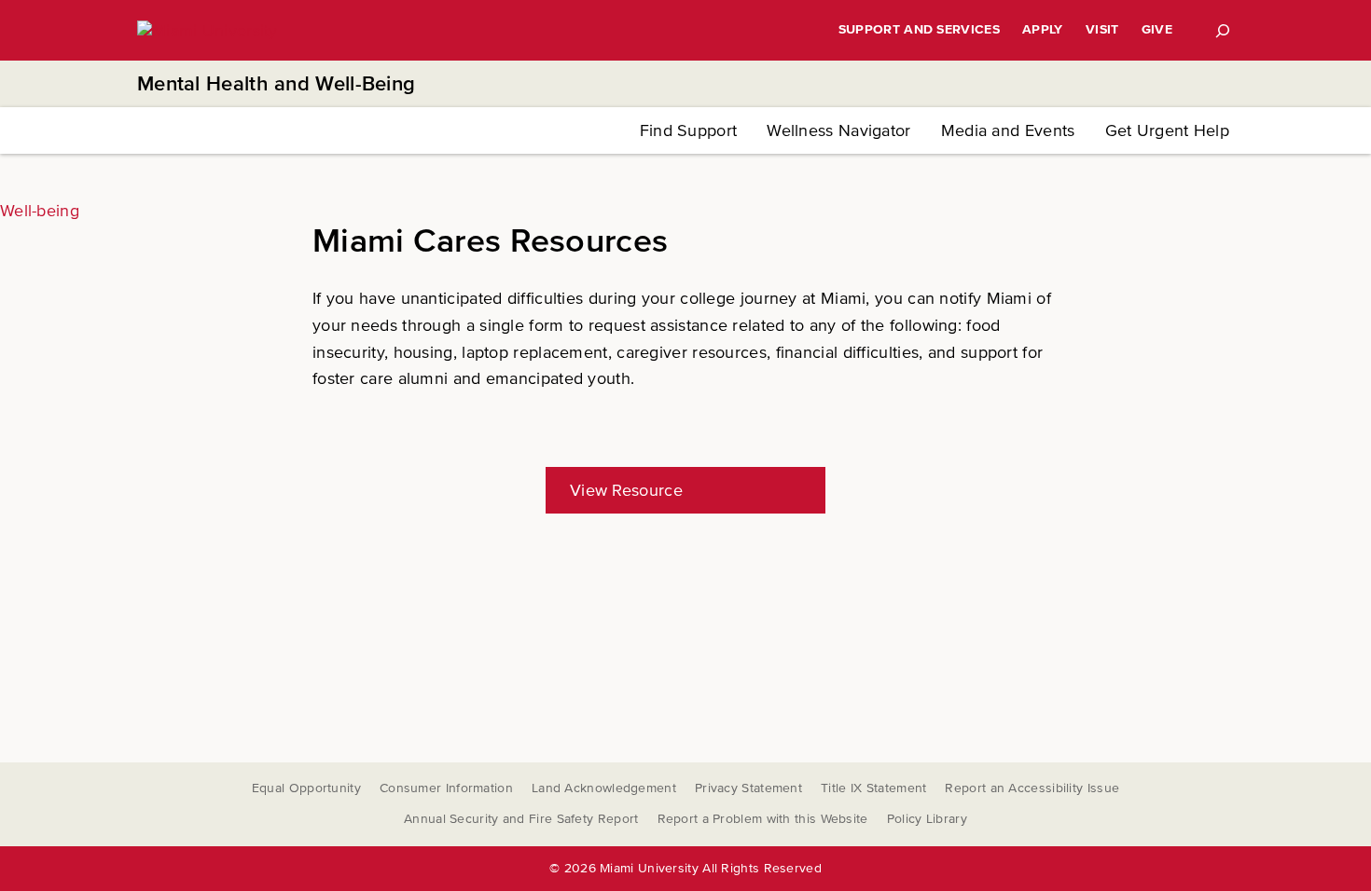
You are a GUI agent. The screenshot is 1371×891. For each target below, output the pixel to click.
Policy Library (927, 819)
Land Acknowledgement (604, 788)
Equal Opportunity (306, 788)
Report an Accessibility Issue (1032, 788)
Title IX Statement (873, 788)
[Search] (1223, 31)
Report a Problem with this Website (763, 819)
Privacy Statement (748, 788)
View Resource (626, 490)
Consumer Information (446, 788)
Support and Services (919, 29)
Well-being (39, 210)
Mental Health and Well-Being (276, 84)
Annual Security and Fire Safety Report (521, 819)
